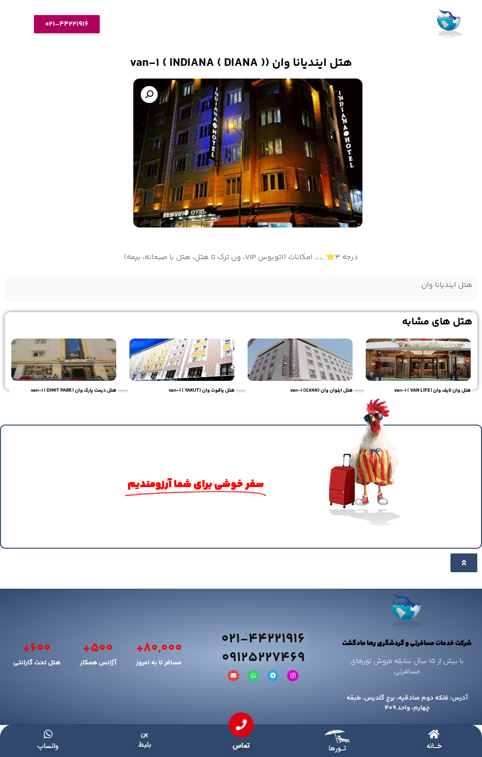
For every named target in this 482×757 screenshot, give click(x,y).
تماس (241, 745)
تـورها (337, 748)
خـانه (434, 746)
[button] (149, 94)
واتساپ (48, 746)
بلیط (144, 744)
